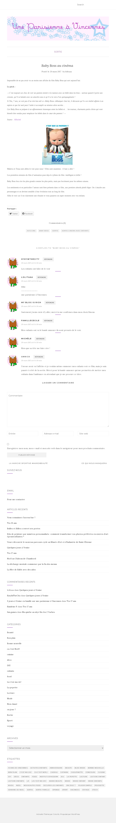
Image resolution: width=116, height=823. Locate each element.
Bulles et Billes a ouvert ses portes (23, 528)
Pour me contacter (16, 499)
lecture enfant (97, 777)
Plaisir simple (85, 785)
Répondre (48, 259)
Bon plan (11, 638)
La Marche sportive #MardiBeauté (28, 463)
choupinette (77, 772)
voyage (10, 726)
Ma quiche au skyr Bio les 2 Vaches (38, 612)
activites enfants (38, 768)
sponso (55, 790)
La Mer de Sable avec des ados (21, 569)
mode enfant (79, 781)
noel (18, 785)
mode (67, 781)
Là (28, 781)
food (9, 676)
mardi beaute (55, 781)
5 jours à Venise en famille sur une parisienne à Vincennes (34, 601)
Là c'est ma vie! (14, 682)
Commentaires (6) (57, 223)
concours (90, 772)
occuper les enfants (53, 785)
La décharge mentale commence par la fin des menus (32, 564)
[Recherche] (107, 5)
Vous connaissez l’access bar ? (21, 517)
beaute (68, 768)
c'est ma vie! (26, 772)
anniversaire (56, 768)
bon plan (12, 772)
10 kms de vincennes (18, 768)
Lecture (11, 693)
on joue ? (11, 709)
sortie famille (43, 790)
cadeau (54, 772)
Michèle (26, 339)
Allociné (17, 120)
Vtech (95, 790)
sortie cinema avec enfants (75, 231)
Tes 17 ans (12, 553)
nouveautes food (32, 785)
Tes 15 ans (12, 523)
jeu (62, 777)
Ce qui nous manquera (94, 463)
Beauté (10, 632)
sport (65, 790)
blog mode (80, 768)
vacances (75, 790)
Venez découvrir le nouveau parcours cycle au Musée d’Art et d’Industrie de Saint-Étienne (49, 542)
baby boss (44, 231)
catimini (64, 772)
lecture (83, 777)
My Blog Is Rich (31, 302)
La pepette (12, 687)
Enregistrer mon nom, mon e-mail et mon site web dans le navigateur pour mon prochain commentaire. (56, 448)
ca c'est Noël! (13, 649)
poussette (99, 785)
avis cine (31, 231)
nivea (10, 785)
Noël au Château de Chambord (21, 558)
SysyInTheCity (14, 595)
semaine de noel (16, 790)
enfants (10, 671)
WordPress (75, 814)
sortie (55, 231)
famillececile (30, 320)
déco (9, 660)
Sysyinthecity (30, 259)
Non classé (12, 704)
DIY (9, 665)
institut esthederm (49, 777)
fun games (12, 612)
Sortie (58, 52)
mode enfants (95, 781)
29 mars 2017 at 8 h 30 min (31, 263)
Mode (9, 698)
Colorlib (56, 814)
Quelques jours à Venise (18, 547)
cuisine (10, 654)
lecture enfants (16, 781)
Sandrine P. (12, 606)
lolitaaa (68, 71)
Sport (10, 720)
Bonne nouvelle (14, 643)
